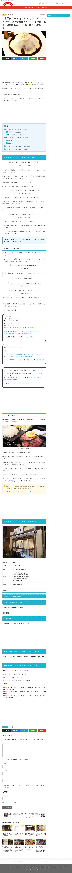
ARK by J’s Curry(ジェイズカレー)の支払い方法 (17, 149)
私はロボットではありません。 (11, 802)
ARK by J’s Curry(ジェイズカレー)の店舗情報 (17, 137)
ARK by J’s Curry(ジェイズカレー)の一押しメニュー (19, 129)
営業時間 (10, 140)
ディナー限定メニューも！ (14, 134)
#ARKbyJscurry (37, 377)
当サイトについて (9, 867)
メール (4, 770)
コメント (5, 743)
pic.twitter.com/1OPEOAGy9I (24, 333)
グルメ (47, 3)
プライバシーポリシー (34, 867)
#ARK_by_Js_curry (34, 331)
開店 (40, 3)
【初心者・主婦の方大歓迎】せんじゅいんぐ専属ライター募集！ (54, 867)
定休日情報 (11, 143)
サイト (4, 778)
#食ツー (28, 331)
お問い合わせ (17, 867)
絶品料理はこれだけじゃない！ (15, 132)
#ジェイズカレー (16, 356)
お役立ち (58, 3)
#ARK (10, 356)
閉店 (43, 3)
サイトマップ (24, 867)
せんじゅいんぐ (33, 869)
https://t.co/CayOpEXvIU (11, 333)
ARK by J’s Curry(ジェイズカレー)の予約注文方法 (18, 146)
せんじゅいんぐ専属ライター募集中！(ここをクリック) (36, 7)
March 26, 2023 (40, 359)
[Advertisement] (24, 71)
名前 (4, 763)
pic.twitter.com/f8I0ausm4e (27, 356)
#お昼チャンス (15, 354)
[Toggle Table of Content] (42, 126)
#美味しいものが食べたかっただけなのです (29, 354)
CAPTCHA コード (7, 795)
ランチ (10, 727)
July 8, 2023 (29, 336)
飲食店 (15, 727)
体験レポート (65, 3)
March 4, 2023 (25, 383)
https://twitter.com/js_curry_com (21, 491)
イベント (53, 3)
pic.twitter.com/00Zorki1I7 (10, 379)
